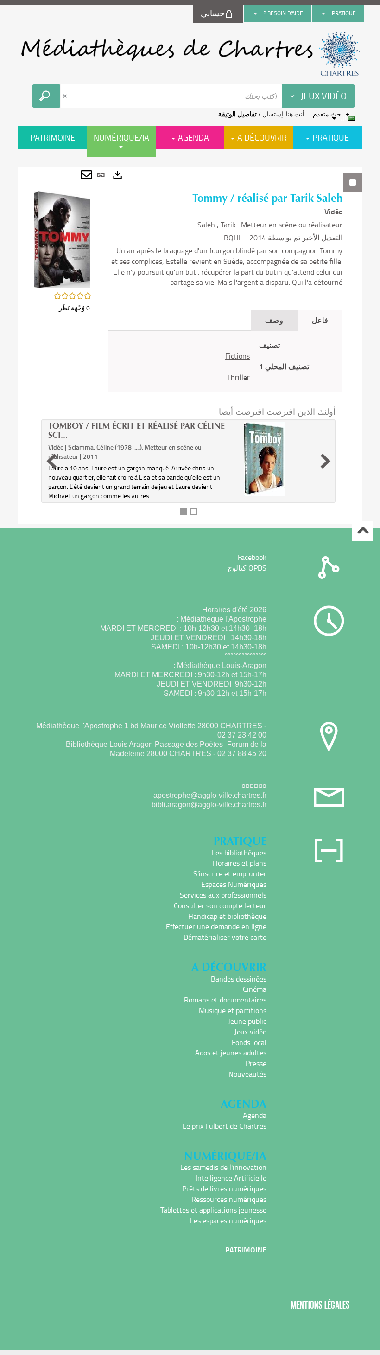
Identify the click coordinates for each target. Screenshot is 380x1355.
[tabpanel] (190, 345)
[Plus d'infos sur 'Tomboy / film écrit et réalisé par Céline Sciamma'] (285, 459)
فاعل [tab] (320, 320)
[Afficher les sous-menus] (323, 13)
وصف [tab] (274, 320)
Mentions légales (320, 1304)
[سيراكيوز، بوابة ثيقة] (190, 53)
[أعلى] (362, 531)
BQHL (233, 237)
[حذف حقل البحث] (66, 96)
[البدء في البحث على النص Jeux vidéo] (46, 96)
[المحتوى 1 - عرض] (183, 511)
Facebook (252, 557)
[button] (62, 238)
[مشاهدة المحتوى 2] (193, 511)
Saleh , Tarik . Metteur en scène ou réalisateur (269, 224)
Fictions (237, 356)
